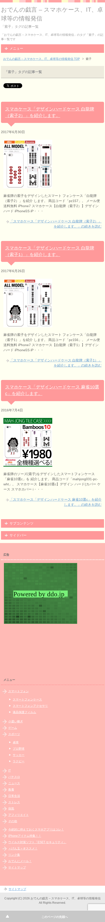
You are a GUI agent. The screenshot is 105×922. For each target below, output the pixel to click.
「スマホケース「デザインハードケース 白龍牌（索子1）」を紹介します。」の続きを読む (56, 362)
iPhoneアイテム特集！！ (24, 836)
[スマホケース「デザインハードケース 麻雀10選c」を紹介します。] (27, 464)
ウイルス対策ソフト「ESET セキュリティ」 (37, 842)
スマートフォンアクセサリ (30, 706)
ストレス (14, 802)
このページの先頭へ (55, 917)
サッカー (18, 755)
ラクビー (18, 761)
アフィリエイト (18, 815)
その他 (12, 821)
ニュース (14, 783)
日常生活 (14, 796)
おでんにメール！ (20, 861)
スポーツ (14, 734)
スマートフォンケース (27, 699)
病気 (11, 808)
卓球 (16, 742)
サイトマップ (17, 867)
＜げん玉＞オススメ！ (23, 848)
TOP (41, 59)
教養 (11, 789)
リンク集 (14, 855)
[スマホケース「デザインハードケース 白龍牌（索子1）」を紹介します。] (27, 325)
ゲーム (12, 727)
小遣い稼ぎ (15, 721)
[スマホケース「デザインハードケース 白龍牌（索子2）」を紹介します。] (27, 186)
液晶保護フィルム (24, 712)
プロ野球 (18, 748)
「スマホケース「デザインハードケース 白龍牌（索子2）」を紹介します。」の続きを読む (56, 223)
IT (9, 770)
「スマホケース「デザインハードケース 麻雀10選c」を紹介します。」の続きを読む (56, 502)
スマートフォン (18, 691)
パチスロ (14, 777)
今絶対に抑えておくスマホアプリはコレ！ (36, 829)
